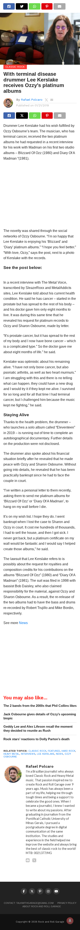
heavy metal (11, 754)
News (23, 623)
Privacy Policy (66, 903)
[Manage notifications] (70, 920)
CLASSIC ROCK (37, 751)
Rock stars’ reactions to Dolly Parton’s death (36, 739)
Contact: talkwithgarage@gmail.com (29, 903)
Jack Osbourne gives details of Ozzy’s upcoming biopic (39, 716)
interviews (28, 754)
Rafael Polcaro (31, 99)
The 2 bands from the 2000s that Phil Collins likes (40, 705)
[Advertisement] (40, 195)
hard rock (68, 751)
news (59, 754)
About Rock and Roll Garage (41, 906)
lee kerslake (45, 754)
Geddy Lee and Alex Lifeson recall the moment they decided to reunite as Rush (38, 728)
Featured (54, 751)
